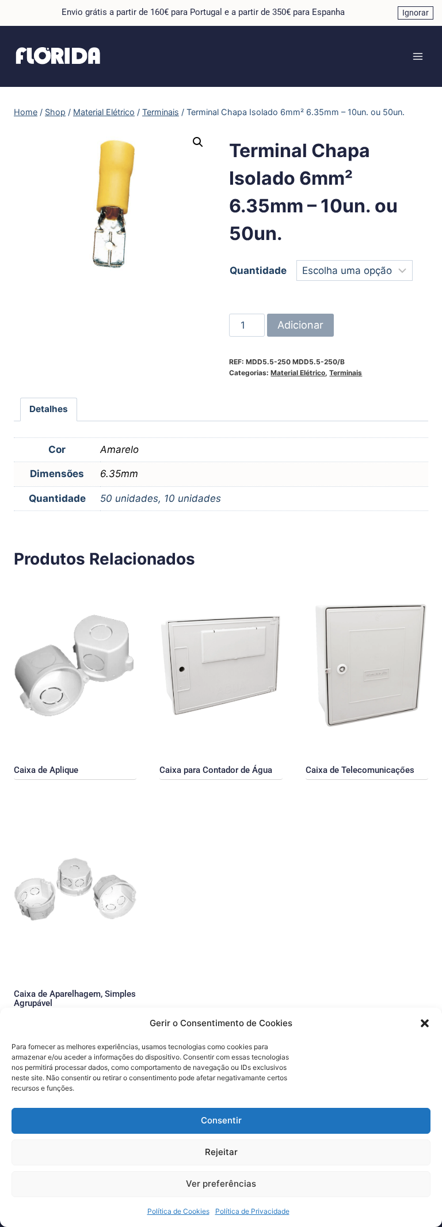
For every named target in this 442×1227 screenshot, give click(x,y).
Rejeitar (221, 1151)
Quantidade (258, 270)
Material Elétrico (297, 372)
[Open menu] (417, 56)
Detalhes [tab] (48, 408)
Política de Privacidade (252, 1211)
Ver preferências (221, 1183)
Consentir (221, 1120)
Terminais (345, 372)
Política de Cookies (178, 1211)
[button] (424, 1023)
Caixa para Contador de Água (215, 770)
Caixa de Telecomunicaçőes (360, 770)
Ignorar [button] (415, 12)
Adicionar (300, 325)
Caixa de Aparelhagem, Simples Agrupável (75, 998)
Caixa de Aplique (46, 770)
